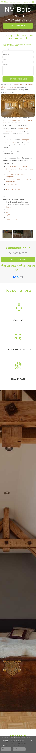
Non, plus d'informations (19, 749)
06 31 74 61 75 (19, 15)
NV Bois (15, 2)
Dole (7, 210)
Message (5, 64)
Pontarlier (9, 217)
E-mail (4, 59)
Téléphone (6, 54)
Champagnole (11, 220)
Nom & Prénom (7, 49)
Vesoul (8, 212)
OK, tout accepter (6, 749)
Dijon (8, 215)
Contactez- (18, 26)
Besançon (9, 207)
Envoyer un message (18, 259)
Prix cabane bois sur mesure (16, 166)
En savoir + (7, 234)
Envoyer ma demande (18, 79)
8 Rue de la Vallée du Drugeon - (18, 20)
